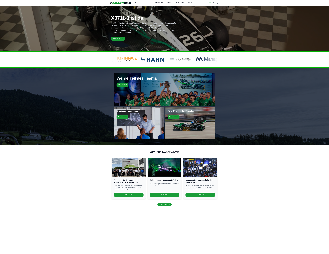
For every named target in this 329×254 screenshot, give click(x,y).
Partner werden (180, 2)
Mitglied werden (159, 2)
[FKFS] (208, 59)
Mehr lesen (128, 194)
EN (214, 3)
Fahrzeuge (146, 3)
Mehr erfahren (117, 38)
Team (136, 3)
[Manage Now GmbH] (165, 59)
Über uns (190, 2)
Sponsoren (169, 2)
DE (210, 3)
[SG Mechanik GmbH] (132, 59)
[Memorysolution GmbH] (191, 59)
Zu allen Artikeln (163, 204)
